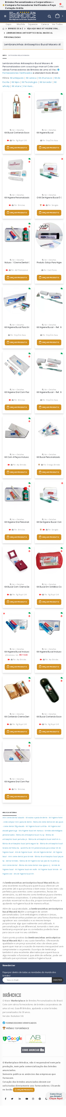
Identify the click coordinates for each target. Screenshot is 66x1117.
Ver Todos (57, 24)
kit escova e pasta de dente (36, 817)
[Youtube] (26, 1097)
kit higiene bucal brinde (48, 869)
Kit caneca (31, 78)
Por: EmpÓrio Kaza (50, 140)
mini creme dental (10, 865)
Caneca (45, 24)
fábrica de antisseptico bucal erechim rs (44, 839)
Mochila (21, 24)
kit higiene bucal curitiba (36, 826)
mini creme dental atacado (13, 817)
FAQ (61, 6)
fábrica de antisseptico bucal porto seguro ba (20, 843)
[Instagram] (32, 1097)
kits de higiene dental (43, 852)
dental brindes (12, 861)
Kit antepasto (17, 78)
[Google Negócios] (45, 1097)
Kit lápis (16, 82)
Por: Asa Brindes (19, 465)
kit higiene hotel (55, 817)
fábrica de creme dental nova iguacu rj (34, 865)
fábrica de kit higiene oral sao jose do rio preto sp (39, 861)
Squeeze (33, 24)
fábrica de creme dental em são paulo (48, 822)
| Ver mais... (27, 86)
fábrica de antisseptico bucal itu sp (30, 835)
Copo (8, 24)
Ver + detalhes (18, 130)
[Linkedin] (19, 1097)
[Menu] (5, 16)
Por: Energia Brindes (51, 465)
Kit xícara (16, 86)
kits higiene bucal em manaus (31, 830)
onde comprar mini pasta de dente (17, 822)
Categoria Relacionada (18, 55)
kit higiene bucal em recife (26, 869)
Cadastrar (57, 980)
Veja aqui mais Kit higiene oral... (43, 28)
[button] (49, 16)
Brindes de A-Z (15, 28)
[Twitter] (12, 1099)
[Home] (3, 28)
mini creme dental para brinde (20, 856)
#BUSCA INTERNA (10, 812)
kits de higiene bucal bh (24, 874)
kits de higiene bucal (23, 852)
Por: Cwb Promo (50, 270)
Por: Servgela (53, 205)
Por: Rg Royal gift (19, 140)
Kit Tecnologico (29, 82)
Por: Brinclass (19, 205)
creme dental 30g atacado (14, 826)
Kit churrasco (45, 78)
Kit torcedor (46, 82)
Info (5, 55)
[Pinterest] (39, 1097)
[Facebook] (6, 1099)
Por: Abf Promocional (19, 270)
